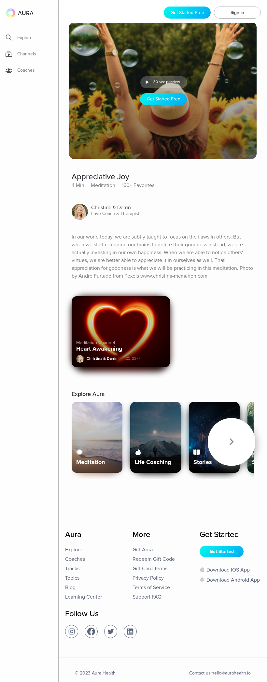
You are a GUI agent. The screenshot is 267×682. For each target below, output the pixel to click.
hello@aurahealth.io (231, 673)
